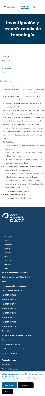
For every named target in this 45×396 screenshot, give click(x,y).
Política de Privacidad (10, 369)
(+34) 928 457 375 (9, 317)
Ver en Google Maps (9, 353)
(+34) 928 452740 (9, 304)
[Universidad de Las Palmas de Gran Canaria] (10, 7)
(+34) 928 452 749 (9, 313)
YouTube (7, 260)
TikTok (6, 241)
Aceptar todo (9, 385)
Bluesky (7, 249)
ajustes (19, 380)
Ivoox (6, 268)
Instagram (8, 237)
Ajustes (7, 391)
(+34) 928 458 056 (9, 308)
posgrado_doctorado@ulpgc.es (14, 286)
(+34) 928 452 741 (9, 326)
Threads (7, 253)
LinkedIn (7, 264)
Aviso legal (6, 365)
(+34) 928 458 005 (9, 299)
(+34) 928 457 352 (9, 322)
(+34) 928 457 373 (9, 295)
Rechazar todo (25, 385)
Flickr (6, 257)
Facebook (8, 245)
